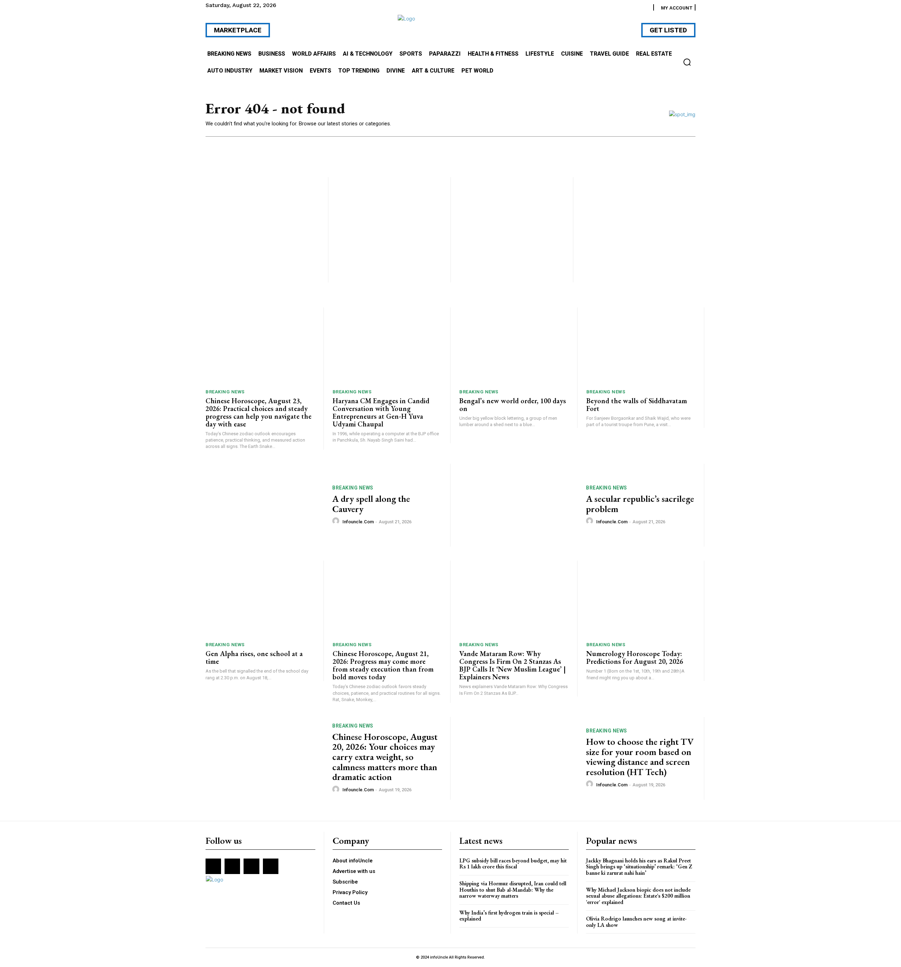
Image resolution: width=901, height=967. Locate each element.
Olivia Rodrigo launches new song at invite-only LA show (636, 922)
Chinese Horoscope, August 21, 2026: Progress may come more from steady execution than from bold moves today (383, 665)
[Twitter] (251, 866)
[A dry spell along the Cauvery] (264, 505)
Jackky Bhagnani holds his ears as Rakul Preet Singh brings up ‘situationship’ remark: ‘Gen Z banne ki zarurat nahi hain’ (639, 866)
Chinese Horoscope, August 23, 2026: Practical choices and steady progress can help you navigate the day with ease (258, 412)
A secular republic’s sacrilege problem (640, 504)
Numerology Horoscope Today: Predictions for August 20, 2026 (634, 657)
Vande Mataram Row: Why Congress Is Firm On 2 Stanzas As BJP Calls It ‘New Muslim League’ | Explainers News (512, 665)
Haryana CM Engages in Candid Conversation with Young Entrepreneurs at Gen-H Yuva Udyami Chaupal (381, 412)
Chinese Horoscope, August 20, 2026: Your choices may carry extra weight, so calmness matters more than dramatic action (384, 757)
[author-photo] (336, 521)
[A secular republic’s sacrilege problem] (518, 505)
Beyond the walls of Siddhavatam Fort (636, 404)
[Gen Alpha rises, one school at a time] (260, 599)
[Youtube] (270, 866)
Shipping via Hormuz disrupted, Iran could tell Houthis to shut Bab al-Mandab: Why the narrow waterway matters (512, 889)
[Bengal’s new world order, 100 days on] (513, 345)
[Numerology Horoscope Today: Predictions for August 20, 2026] (640, 599)
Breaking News (225, 391)
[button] (687, 62)
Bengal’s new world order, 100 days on (512, 404)
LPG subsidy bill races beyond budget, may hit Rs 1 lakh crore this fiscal (513, 864)
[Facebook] (213, 866)
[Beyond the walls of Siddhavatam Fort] (640, 345)
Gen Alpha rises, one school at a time (254, 657)
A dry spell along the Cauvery (371, 504)
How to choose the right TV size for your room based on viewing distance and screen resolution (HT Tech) (640, 757)
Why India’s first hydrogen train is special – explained (509, 916)
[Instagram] (232, 866)
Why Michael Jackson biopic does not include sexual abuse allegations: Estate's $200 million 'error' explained (638, 896)
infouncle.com (358, 521)
